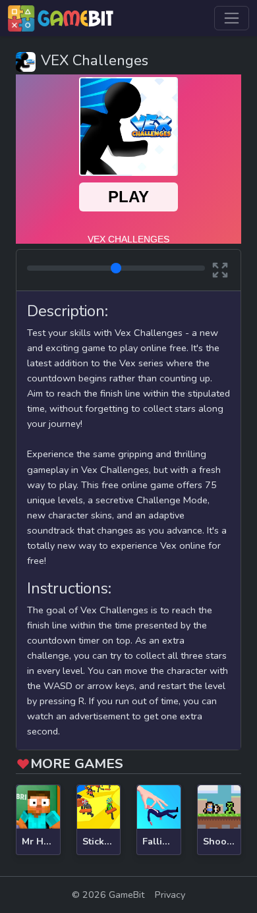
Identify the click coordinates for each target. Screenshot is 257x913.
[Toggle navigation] (231, 18)
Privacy (170, 894)
